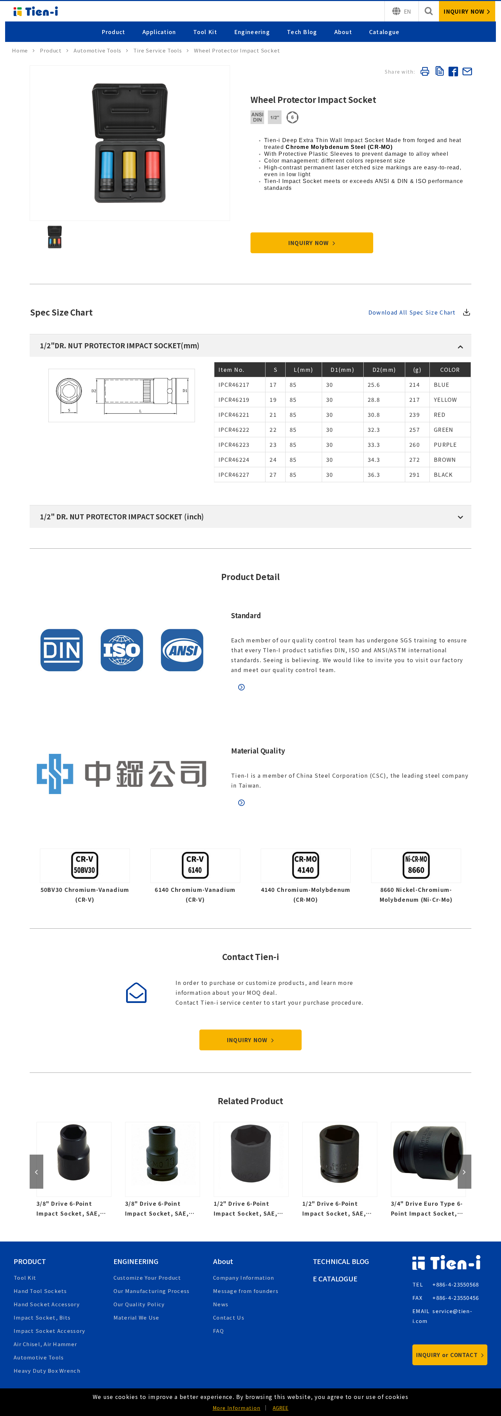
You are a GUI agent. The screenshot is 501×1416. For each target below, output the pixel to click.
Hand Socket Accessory (47, 1304)
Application (159, 32)
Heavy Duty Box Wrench (47, 1370)
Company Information (243, 1277)
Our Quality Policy (139, 1304)
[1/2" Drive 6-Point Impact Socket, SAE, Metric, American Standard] (251, 1170)
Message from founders (245, 1290)
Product (113, 32)
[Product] (54, 50)
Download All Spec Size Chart (412, 312)
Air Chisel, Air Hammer (45, 1344)
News (220, 1304)
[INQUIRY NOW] (467, 11)
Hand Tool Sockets (40, 1290)
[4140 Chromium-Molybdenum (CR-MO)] (306, 878)
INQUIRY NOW (309, 243)
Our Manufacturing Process (151, 1290)
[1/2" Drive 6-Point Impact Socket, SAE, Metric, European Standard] (339, 1170)
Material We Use (136, 1317)
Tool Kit (205, 32)
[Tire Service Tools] (160, 50)
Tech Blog (302, 32)
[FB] (453, 72)
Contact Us (228, 1317)
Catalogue (384, 32)
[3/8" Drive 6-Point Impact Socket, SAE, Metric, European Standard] (162, 1170)
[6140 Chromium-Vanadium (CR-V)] (195, 878)
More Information (236, 1407)
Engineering (252, 32)
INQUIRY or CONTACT (448, 1355)
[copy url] (438, 71)
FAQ (218, 1330)
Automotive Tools (39, 1357)
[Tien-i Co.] (36, 11)
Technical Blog (341, 1261)
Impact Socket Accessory (49, 1330)
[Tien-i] (23, 50)
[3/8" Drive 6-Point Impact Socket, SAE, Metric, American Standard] (74, 1170)
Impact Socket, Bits (42, 1317)
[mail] (466, 72)
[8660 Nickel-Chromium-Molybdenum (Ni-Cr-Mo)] (416, 878)
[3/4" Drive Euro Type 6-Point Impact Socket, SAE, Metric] (428, 1170)
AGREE (280, 1407)
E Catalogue (335, 1278)
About (343, 32)
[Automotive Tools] (101, 50)
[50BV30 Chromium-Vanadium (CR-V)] (85, 878)
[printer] (424, 72)
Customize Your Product (147, 1277)
